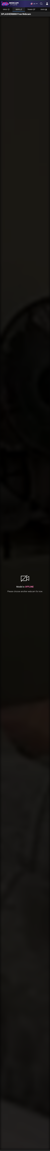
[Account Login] (47, 4)
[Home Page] (9, 3)
